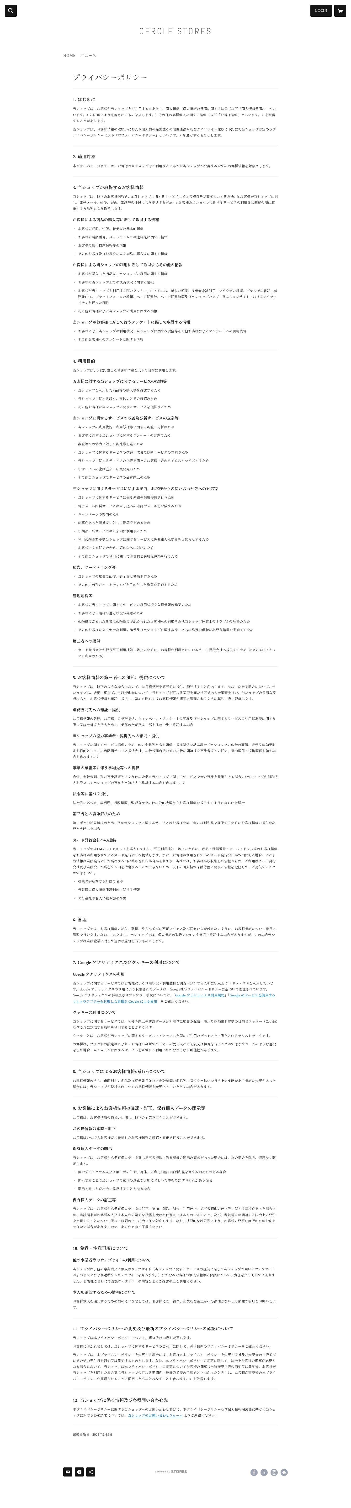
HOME (69, 55)
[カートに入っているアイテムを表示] (340, 11)
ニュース (88, 55)
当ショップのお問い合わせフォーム (155, 1415)
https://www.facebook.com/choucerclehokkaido (254, 1472)
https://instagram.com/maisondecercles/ (274, 1472)
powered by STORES (170, 1471)
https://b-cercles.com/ (284, 1472)
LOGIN (321, 10)
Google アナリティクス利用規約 (199, 995)
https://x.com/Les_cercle (264, 1472)
